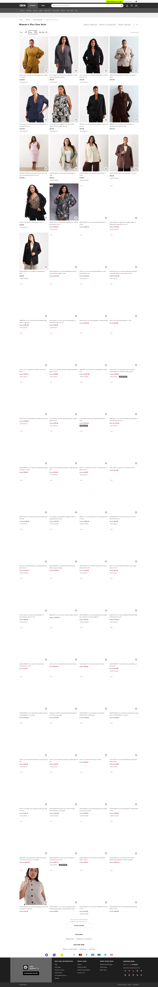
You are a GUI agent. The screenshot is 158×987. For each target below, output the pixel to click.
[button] (125, 970)
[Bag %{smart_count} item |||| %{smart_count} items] (136, 5)
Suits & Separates (38, 20)
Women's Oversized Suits (107, 25)
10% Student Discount (60, 975)
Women (28, 20)
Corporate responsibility (83, 970)
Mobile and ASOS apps (106, 964)
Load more (79, 926)
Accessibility (136, 984)
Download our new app (114, 1)
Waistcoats (83, 949)
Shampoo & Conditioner (84, 939)
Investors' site (80, 972)
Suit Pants (92, 949)
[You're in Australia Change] (136, 1)
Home (21, 20)
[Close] (46, 32)
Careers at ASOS (81, 967)
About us (79, 964)
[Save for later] (46, 71)
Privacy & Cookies (122, 984)
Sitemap (57, 978)
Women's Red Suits (124, 25)
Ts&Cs (129, 984)
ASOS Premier (58, 972)
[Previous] (81, 24)
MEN (43, 5)
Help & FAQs (128, 1)
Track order (58, 967)
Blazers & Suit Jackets (70, 949)
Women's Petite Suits (90, 25)
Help (56, 964)
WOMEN (33, 5)
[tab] (22, 10)
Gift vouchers (103, 967)
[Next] (137, 24)
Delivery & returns (59, 970)
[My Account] (127, 5)
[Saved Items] (131, 5)
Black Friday (103, 970)
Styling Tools (70, 939)
